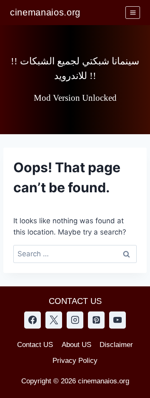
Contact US (35, 345)
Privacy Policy (75, 361)
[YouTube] (117, 320)
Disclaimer (116, 345)
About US (76, 345)
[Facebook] (32, 320)
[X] (53, 320)
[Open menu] (132, 12)
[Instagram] (75, 320)
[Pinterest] (96, 320)
